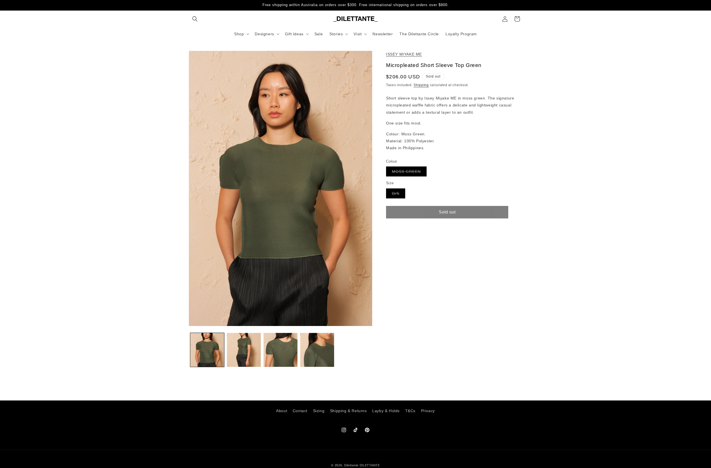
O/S (398, 194)
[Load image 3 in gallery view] (280, 350)
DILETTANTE (370, 465)
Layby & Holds (386, 411)
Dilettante (351, 465)
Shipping (421, 85)
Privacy (428, 411)
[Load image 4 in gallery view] (317, 350)
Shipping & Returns (348, 411)
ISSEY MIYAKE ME (404, 54)
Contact (300, 411)
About (281, 411)
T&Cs (410, 411)
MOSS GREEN (409, 172)
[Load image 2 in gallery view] (244, 350)
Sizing (319, 411)
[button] (195, 19)
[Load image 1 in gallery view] (207, 350)
